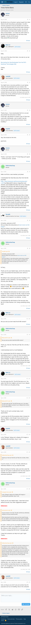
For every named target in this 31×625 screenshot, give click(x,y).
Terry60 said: (5, 251)
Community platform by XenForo (13, 623)
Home (2, 620)
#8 (29, 220)
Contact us (3, 619)
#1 (29, 19)
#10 (29, 318)
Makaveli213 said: (6, 337)
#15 (29, 452)
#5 (29, 134)
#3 (29, 82)
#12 (29, 378)
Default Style (5, 616)
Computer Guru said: (6, 492)
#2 (29, 50)
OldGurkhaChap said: (7, 455)
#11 (29, 334)
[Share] (28, 19)
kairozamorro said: (6, 510)
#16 (29, 488)
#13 (29, 397)
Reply (28, 40)
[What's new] (26, 2)
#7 (29, 171)
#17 (29, 582)
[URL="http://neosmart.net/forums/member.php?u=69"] (15, 186)
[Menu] (2, 2)
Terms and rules (11, 619)
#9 (29, 248)
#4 (29, 110)
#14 (29, 434)
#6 (29, 154)
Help (25, 619)
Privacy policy (19, 619)
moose (3, 10)
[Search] (29, 2)
